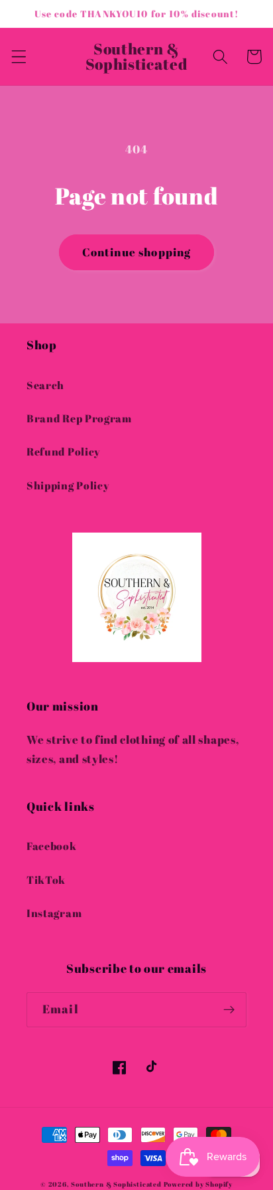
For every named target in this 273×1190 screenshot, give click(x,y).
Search (45, 385)
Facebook (52, 846)
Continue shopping (136, 252)
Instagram (54, 913)
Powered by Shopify (198, 1184)
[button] (19, 57)
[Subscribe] (229, 1010)
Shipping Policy (68, 485)
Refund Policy (64, 451)
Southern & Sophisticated (116, 1184)
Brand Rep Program (79, 418)
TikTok (46, 880)
